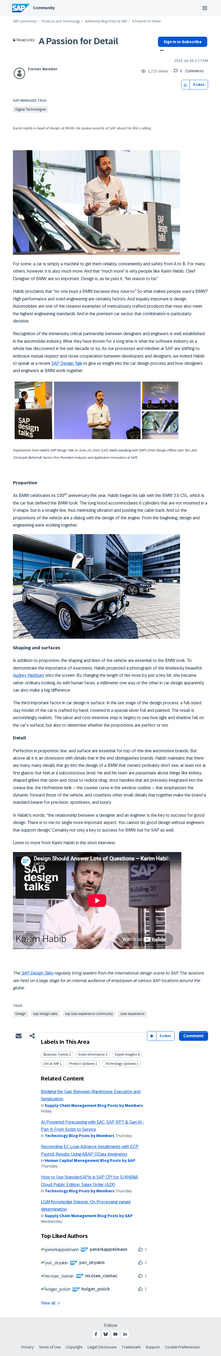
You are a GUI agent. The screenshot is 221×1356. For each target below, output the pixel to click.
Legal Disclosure (102, 1347)
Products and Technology (61, 21)
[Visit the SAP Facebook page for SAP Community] (96, 1334)
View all (48, 1303)
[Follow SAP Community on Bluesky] (105, 1334)
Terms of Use (50, 1347)
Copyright (74, 1347)
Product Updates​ (82, 1064)
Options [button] (161, 51)
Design (20, 1014)
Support (153, 1347)
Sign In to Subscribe (183, 42)
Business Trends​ (55, 1054)
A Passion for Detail (78, 41)
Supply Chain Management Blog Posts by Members (94, 1105)
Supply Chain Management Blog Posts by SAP (89, 1216)
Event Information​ (91, 1054)
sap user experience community (89, 1014)
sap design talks (45, 1014)
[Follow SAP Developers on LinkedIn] (125, 1334)
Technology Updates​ (120, 1064)
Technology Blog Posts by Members (80, 1136)
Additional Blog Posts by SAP (106, 21)
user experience (132, 1014)
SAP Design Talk (66, 363)
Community (44, 8)
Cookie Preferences (182, 1347)
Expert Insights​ (126, 1054)
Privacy (27, 1347)
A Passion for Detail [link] (146, 21)
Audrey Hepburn (28, 675)
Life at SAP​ (51, 1064)
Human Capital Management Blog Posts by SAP (90, 1160)
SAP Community (25, 21)
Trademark (131, 1347)
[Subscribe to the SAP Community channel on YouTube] (115, 1334)
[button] (185, 85)
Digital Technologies (30, 109)
